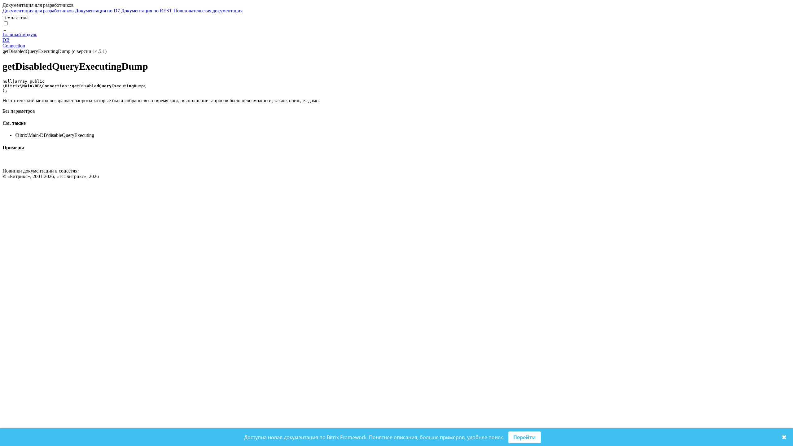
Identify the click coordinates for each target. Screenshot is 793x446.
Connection (13, 45)
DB (6, 40)
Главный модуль (19, 34)
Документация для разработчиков (38, 10)
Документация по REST (146, 10)
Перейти (524, 437)
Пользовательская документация (208, 10)
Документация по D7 (97, 10)
